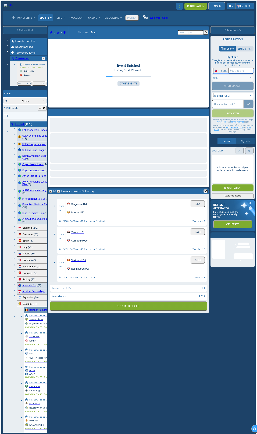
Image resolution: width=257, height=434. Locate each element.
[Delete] (206, 112)
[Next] (59, 111)
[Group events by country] (44, 108)
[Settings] (231, 6)
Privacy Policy (222, 129)
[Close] (252, 245)
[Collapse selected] (40, 108)
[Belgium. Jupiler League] (64, 32)
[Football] (58, 32)
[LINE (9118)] (51, 32)
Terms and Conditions (234, 135)
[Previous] (43, 58)
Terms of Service (237, 129)
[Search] (206, 32)
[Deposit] (179, 6)
